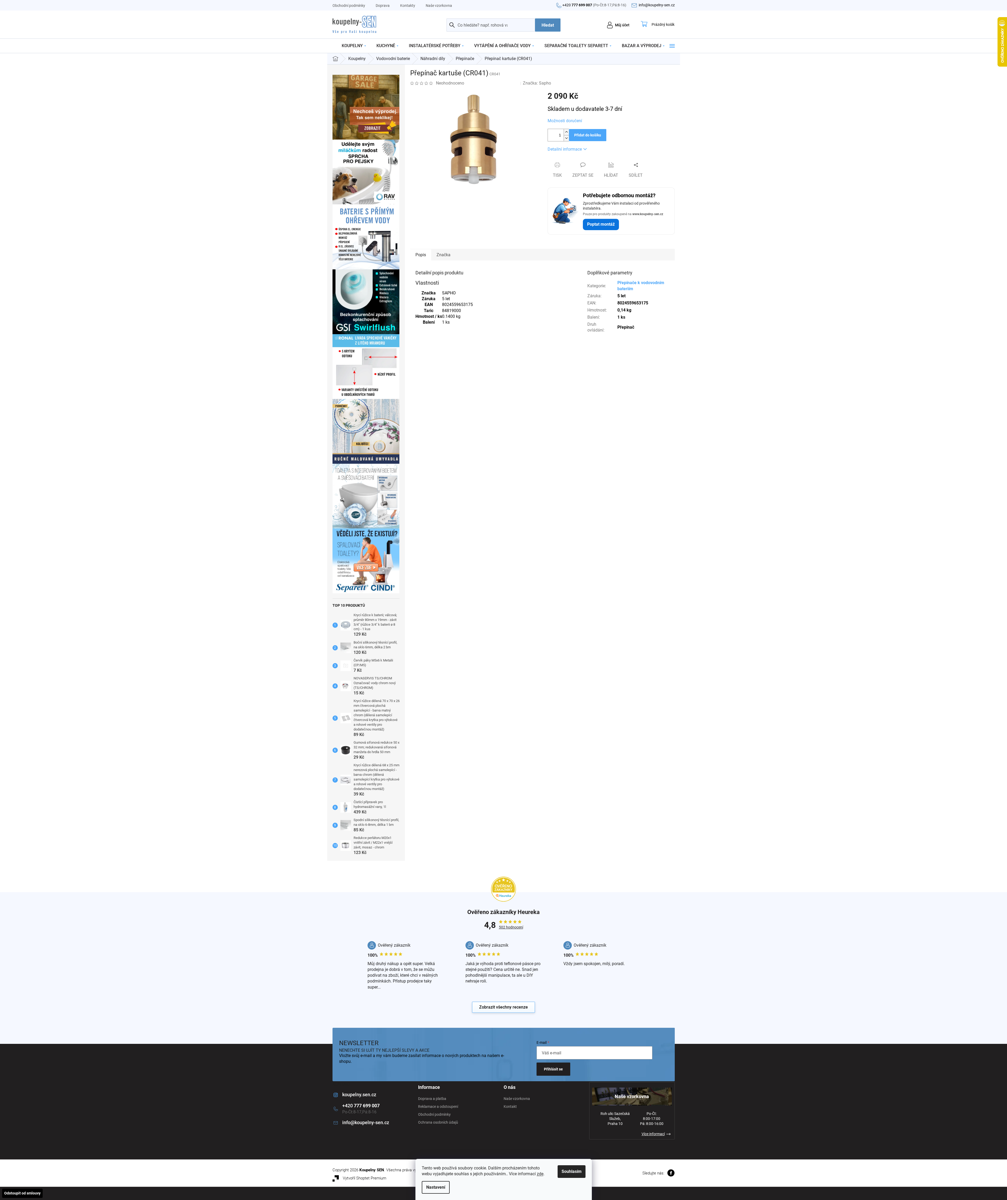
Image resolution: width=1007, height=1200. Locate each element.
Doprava (383, 5)
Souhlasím (572, 1171)
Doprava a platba (432, 1099)
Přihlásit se (553, 1069)
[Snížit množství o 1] (566, 138)
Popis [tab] (420, 254)
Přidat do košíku (587, 135)
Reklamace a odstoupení (438, 1106)
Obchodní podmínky (349, 5)
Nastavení (435, 1187)
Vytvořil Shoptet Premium (364, 1178)
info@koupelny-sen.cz (365, 1122)
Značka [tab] (443, 254)
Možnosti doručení (565, 120)
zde (540, 1173)
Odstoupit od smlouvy (22, 1193)
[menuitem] (353, 46)
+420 (594, 5)
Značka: (537, 83)
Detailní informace (565, 149)
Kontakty (407, 5)
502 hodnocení (511, 927)
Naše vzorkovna (439, 5)
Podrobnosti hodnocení (492, 83)
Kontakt (510, 1106)
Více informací (653, 1134)
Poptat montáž (601, 224)
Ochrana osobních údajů (438, 1122)
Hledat (548, 25)
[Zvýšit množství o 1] (566, 132)
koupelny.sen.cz (359, 1094)
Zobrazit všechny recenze (503, 1007)
